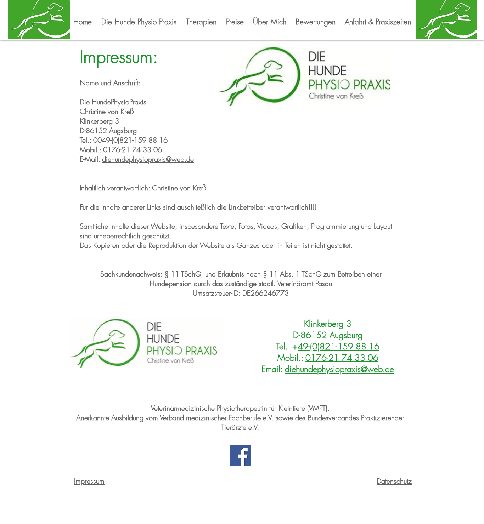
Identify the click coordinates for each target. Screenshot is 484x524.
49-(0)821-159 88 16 (338, 346)
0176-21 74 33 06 (341, 357)
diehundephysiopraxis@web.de (148, 159)
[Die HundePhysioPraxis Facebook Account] (240, 455)
